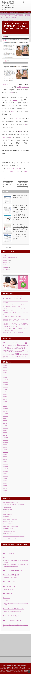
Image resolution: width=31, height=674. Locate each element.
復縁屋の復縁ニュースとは (9, 582)
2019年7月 (5, 449)
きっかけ (7, 342)
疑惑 (21, 354)
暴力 (27, 351)
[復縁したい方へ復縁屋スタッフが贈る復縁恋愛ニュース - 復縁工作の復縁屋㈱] (8, 5)
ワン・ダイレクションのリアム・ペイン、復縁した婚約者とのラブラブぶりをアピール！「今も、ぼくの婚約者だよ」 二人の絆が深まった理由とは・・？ (15, 325)
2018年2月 (5, 490)
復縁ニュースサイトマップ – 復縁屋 (12, 620)
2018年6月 (5, 480)
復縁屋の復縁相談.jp (7, 514)
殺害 (9, 354)
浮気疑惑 (12, 354)
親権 (18, 357)
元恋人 (26, 345)
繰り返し (6, 357)
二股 (15, 345)
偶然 (21, 345)
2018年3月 (5, 488)
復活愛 (20, 351)
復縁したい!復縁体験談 (8, 523)
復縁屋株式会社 (5, 644)
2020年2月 (5, 432)
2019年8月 (5, 447)
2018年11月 (5, 468)
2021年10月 (5, 384)
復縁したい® (20, 670)
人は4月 (15, 100)
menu (28, 1)
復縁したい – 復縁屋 (8, 533)
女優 (20, 131)
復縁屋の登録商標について (9, 531)
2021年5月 (5, 396)
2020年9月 (5, 416)
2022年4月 (5, 370)
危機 (15, 348)
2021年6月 (5, 394)
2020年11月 (5, 411)
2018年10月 (5, 471)
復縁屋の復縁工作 (6, 647)
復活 (18, 351)
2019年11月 (5, 440)
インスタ (13, 111)
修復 (18, 345)
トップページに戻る (7, 247)
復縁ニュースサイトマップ (8, 661)
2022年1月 (5, 377)
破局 (4, 137)
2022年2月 (5, 375)
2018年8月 (5, 476)
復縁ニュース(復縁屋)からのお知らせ (11, 257)
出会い (12, 348)
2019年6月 (5, 452)
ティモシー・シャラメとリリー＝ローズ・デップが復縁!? (20, 236)
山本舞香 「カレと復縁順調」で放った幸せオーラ (13, 316)
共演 (3, 348)
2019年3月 (5, 459)
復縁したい (6, 558)
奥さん (19, 348)
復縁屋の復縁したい (6, 651)
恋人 (24, 351)
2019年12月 (5, 437)
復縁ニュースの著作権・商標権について (13, 570)
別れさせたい (6, 598)
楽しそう (6, 354)
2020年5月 (5, 425)
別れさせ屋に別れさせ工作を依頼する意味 (13, 609)
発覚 (24, 354)
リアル (12, 345)
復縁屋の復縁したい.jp (7, 511)
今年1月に (17, 118)
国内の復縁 (5, 269)
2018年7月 (5, 478)
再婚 (7, 348)
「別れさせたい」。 (8, 600)
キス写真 (19, 87)
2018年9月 (5, 473)
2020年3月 (5, 430)
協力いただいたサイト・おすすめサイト (13, 616)
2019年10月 (5, 442)
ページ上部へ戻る (29, 671)
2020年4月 (5, 427)
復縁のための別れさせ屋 (8, 521)
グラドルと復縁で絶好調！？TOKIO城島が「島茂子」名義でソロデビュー (8, 183)
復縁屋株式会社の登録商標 (14, 671)
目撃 (12, 92)
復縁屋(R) (12, 670)
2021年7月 (5, 391)
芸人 (13, 357)
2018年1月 (5, 492)
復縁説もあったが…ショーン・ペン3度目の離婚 (13, 332)
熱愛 (16, 354)
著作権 (3, 640)
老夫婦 (10, 356)
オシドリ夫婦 (11, 342)
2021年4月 (5, 399)
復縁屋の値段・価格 (8, 509)
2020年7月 (5, 420)
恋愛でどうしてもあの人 (13, 168)
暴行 (3, 354)
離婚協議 (24, 356)
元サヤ (23, 345)
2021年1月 (5, 406)
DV (4, 343)
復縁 (10, 137)
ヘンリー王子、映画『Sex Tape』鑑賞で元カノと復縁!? (20, 217)
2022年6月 (5, 365)
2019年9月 (5, 444)
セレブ (23, 342)
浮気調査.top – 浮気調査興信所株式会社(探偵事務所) (14, 536)
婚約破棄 (8, 351)
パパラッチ (25, 87)
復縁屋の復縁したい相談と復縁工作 (10, 526)
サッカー (5, 84)
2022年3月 (5, 372)
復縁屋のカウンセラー (15, 171)
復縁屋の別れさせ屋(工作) (8, 658)
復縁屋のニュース (7, 264)
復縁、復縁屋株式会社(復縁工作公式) (11, 502)
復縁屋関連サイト (7, 593)
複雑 (16, 356)
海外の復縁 (10, 20)
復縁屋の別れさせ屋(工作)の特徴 (11, 575)
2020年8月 (5, 418)
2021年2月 (5, 403)
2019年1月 (5, 464)
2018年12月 (5, 466)
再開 (10, 348)
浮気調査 (27, 671)
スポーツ (20, 342)
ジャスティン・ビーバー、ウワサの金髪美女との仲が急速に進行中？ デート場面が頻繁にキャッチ (22, 184)
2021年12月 (5, 379)
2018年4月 (5, 485)
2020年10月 (5, 413)
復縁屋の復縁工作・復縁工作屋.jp (10, 519)
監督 (26, 354)
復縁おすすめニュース (8, 553)
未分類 (4, 255)
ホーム (5, 548)
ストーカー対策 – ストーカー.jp (9, 538)
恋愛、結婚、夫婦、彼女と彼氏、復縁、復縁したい (14, 504)
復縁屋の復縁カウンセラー (8, 516)
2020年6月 (5, 423)
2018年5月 (5, 483)
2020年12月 (5, 408)
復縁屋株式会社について (8, 528)
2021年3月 (5, 401)
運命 (21, 356)
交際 (25, 124)
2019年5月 (5, 454)
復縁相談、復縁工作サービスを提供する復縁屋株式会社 (15, 668)
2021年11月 (5, 382)
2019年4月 (5, 456)
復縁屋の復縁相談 (7, 507)
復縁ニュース (5, 20)
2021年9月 (5, 387)
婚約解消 (15, 351)
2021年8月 (5, 389)
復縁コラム (5, 262)
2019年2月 (5, 461)
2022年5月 (5, 367)
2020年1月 (5, 435)
